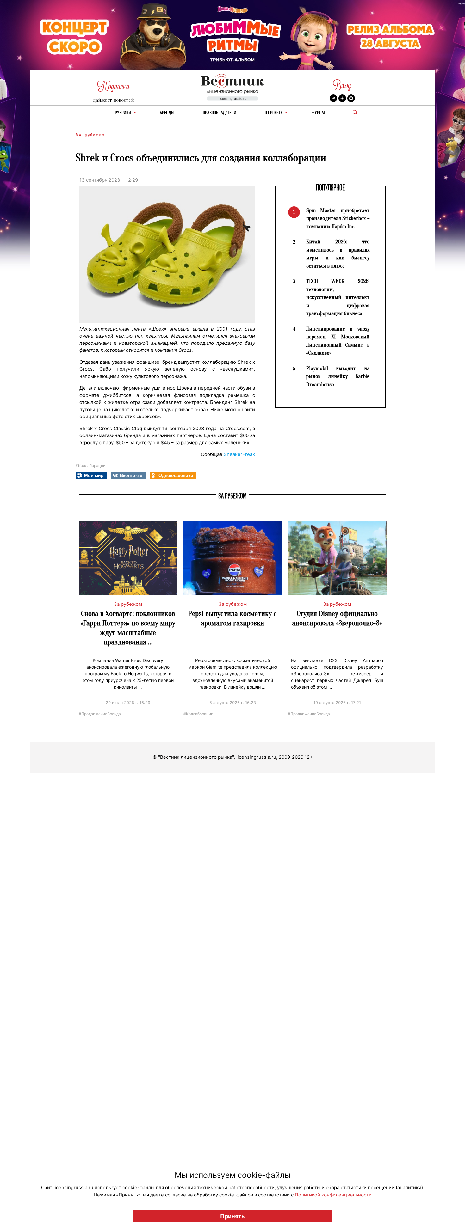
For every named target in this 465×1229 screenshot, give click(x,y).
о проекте (273, 113)
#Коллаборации (90, 465)
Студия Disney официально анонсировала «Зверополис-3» (337, 618)
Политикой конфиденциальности (333, 1195)
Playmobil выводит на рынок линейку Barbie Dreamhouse (337, 376)
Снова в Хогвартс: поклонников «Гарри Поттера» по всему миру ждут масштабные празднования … (128, 627)
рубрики (123, 113)
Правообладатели (219, 113)
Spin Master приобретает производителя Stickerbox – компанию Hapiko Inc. (337, 218)
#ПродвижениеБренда (100, 713)
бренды (167, 113)
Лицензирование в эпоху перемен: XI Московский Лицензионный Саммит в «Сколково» (337, 341)
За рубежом (90, 134)
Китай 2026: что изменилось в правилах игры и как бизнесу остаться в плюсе (337, 254)
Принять (232, 1216)
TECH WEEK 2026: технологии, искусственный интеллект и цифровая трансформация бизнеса (337, 297)
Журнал (318, 113)
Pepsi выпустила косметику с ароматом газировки (232, 618)
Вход (342, 85)
